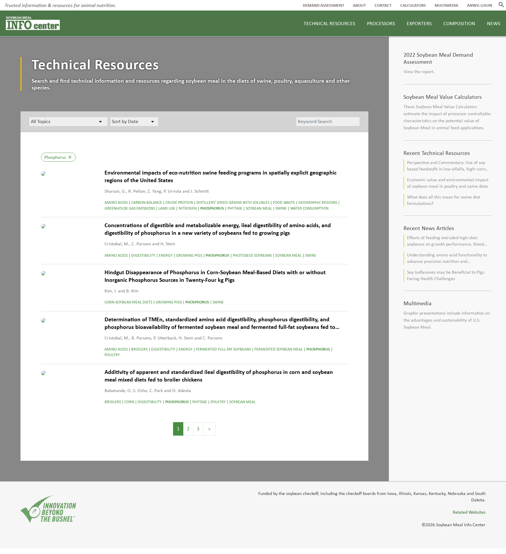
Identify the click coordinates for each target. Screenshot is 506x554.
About (359, 5)
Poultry (112, 354)
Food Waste (284, 202)
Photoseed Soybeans (252, 255)
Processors (381, 23)
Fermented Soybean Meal (278, 349)
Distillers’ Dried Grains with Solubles (232, 202)
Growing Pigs (189, 255)
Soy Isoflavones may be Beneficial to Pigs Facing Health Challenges (445, 275)
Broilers (139, 349)
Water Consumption (309, 208)
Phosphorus (212, 208)
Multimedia (446, 5)
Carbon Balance (146, 202)
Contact (383, 5)
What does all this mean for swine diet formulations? (443, 200)
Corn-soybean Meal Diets (128, 302)
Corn (129, 401)
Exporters (419, 23)
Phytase (235, 208)
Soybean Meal (259, 208)
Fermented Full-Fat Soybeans (223, 349)
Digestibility (143, 255)
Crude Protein (179, 202)
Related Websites (469, 512)
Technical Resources (329, 23)
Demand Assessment (323, 5)
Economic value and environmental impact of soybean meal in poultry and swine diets (447, 183)
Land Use (166, 208)
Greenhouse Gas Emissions (130, 208)
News (493, 23)
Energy (165, 255)
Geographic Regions (317, 202)
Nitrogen (188, 208)
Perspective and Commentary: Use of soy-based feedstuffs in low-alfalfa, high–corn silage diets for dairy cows (446, 166)
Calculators (413, 5)
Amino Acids (116, 202)
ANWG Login (479, 5)
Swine (281, 208)
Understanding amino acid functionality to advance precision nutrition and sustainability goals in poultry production (447, 258)
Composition (459, 23)
